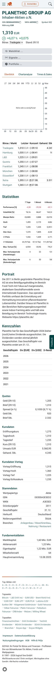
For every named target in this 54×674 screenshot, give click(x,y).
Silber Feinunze (11, 608)
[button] (4, 669)
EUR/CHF (8, 601)
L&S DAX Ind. (17, 598)
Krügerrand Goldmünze (25, 605)
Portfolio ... (15, 64)
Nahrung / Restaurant (40, 526)
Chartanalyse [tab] (25, 74)
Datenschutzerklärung (25, 636)
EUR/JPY (19, 601)
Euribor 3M (7, 605)
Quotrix (6, 162)
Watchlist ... (16, 51)
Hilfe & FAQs (37, 640)
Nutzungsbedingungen (13, 640)
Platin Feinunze (27, 608)
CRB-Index (17, 611)
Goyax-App (21, 628)
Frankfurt (7, 166)
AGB (27, 640)
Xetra (5, 180)
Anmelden (32, 4)
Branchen (9, 628)
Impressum (8, 636)
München (7, 171)
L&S (5, 157)
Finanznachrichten (10, 621)
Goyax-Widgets (36, 628)
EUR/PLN (30, 601)
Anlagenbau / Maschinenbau (36, 523)
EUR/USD (29, 598)
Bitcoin (5, 598)
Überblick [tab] (9, 74)
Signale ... (15, 57)
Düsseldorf (8, 175)
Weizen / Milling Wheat (34, 611)
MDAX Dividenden (23, 624)
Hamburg (7, 152)
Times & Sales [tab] (44, 74)
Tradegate (8, 148)
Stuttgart (7, 185)
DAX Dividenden (29, 621)
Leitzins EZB (42, 601)
